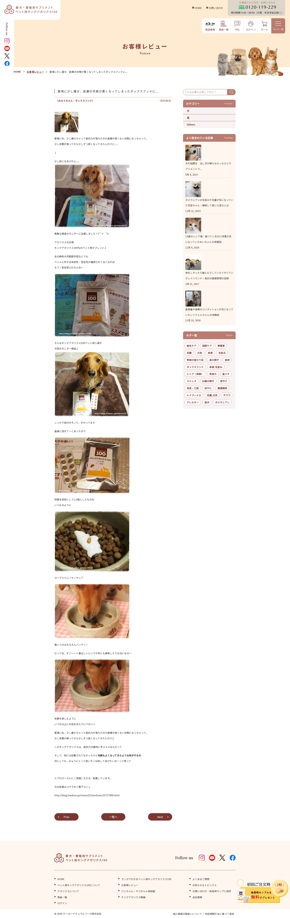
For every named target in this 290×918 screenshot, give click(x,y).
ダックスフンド (195, 367)
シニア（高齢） (195, 374)
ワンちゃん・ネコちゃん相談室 (138, 891)
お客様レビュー (35, 72)
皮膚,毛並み (215, 367)
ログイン (62, 903)
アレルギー (193, 402)
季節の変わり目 (195, 360)
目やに (208, 388)
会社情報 (197, 897)
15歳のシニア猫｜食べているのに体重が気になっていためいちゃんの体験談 (208, 239)
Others (191, 124)
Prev (66, 817)
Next (160, 817)
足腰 (189, 353)
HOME (198, 8)
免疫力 (213, 374)
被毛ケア (191, 345)
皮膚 (210, 353)
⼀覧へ (113, 817)
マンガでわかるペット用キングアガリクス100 (146, 879)
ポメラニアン (222, 402)
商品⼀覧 (62, 897)
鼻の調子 (214, 360)
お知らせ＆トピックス (204, 885)
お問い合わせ (216, 8)
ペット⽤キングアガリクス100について (78, 885)
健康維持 (222, 388)
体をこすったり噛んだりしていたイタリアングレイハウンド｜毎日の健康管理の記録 (209, 275)
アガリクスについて (68, 891)
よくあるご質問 (200, 879)
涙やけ (223, 381)
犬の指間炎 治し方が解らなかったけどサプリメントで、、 (208, 166)
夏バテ (226, 374)
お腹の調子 (208, 381)
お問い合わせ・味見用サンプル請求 (211, 891)
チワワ (226, 395)
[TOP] (17, 71)
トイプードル (194, 395)
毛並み (222, 353)
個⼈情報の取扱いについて (187, 914)
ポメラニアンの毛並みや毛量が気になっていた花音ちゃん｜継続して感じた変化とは (209, 202)
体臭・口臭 (193, 388)
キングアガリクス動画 (133, 897)
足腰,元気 (212, 395)
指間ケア (207, 345)
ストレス (191, 381)
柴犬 (207, 402)
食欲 (227, 360)
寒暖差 (221, 345)
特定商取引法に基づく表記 (219, 914)
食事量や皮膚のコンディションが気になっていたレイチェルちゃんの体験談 (209, 312)
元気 (199, 353)
